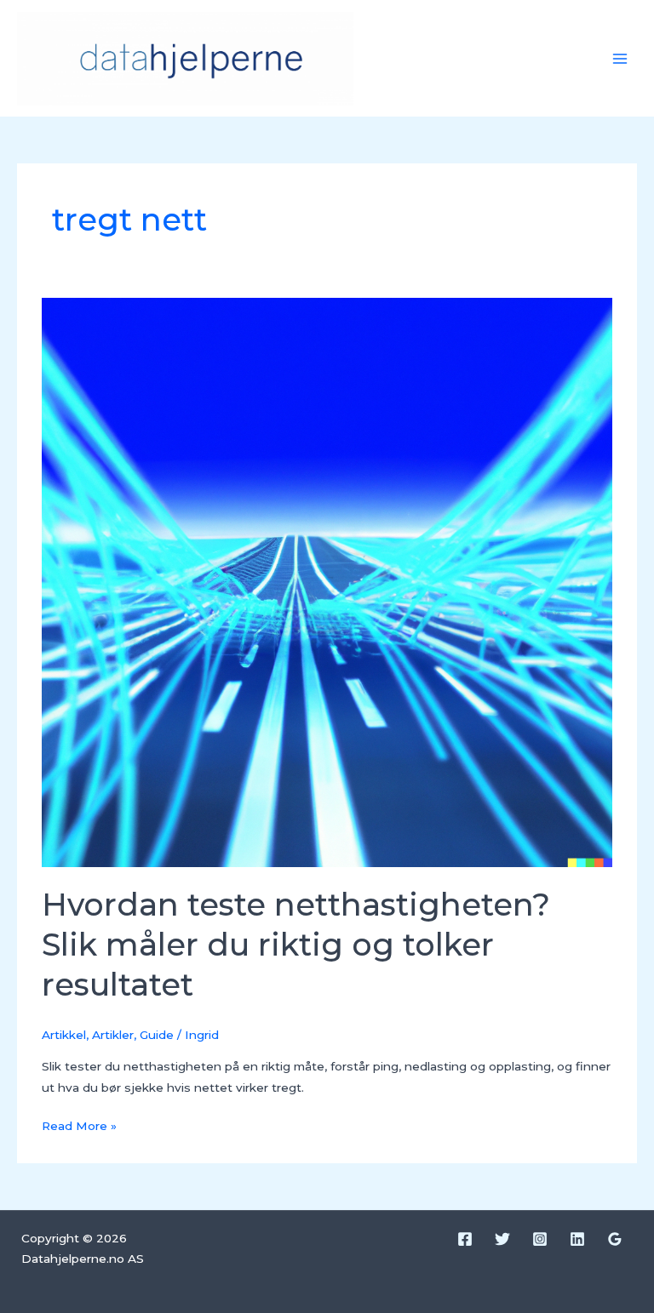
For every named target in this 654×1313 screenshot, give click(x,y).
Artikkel (64, 1035)
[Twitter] (502, 1239)
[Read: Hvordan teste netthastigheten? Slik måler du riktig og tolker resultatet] (326, 581)
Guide (157, 1035)
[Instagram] (540, 1239)
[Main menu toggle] (620, 58)
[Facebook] (465, 1239)
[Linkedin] (577, 1239)
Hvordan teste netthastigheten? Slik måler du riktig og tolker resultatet (296, 945)
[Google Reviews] (614, 1239)
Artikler (113, 1035)
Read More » (79, 1124)
